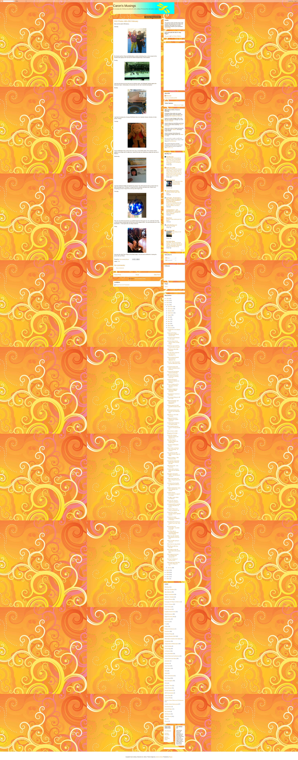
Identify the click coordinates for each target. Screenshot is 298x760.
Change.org (167, 36)
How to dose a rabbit (172, 431)
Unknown (168, 95)
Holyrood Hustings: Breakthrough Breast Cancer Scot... (173, 334)
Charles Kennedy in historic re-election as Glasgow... (173, 381)
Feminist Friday (168, 633)
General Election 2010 (170, 636)
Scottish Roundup (167, 734)
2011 (167, 304)
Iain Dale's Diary (170, 241)
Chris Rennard (168, 609)
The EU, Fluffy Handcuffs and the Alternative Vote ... (173, 363)
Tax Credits (167, 711)
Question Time (168, 685)
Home (137, 274)
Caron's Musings (124, 5)
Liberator (167, 663)
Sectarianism (168, 706)
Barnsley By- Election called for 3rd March (172, 501)
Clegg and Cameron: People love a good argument (172, 419)
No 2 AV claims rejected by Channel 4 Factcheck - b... (173, 354)
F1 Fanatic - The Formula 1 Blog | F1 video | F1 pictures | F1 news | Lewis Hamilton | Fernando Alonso (174, 199)
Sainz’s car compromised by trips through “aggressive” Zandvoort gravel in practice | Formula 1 (173, 204)
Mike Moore (167, 668)
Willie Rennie (168, 716)
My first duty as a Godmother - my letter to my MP (173, 528)
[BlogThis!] (134, 259)
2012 (167, 302)
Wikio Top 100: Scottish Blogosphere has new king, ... (173, 537)
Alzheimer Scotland (169, 597)
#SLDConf (167, 587)
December (170, 306)
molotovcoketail (159, 756)
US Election (167, 714)
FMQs (166, 626)
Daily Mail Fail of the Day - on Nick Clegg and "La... (173, 564)
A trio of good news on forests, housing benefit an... (173, 427)
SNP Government (169, 693)
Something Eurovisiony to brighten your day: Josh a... (173, 523)
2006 (167, 578)
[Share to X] (136, 259)
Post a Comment (120, 268)
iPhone (166, 721)
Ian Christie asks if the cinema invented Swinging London (177, 183)
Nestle (166, 673)
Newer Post (117, 274)
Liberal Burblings (172, 141)
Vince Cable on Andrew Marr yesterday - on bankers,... (173, 449)
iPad (166, 718)
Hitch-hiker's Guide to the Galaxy (173, 638)
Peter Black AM (170, 230)
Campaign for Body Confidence (172, 601)
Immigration (167, 641)
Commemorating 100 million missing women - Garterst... (173, 368)
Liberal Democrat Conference (172, 656)
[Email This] (133, 259)
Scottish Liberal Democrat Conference (174, 700)
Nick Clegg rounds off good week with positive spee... (173, 551)
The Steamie (168, 730)
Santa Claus (168, 695)
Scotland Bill (168, 697)
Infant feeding (168, 646)
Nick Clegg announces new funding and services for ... (172, 555)
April (169, 323)
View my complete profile (171, 97)
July (169, 317)
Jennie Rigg (167, 27)
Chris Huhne (168, 606)
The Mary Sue (170, 156)
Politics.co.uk (170, 147)
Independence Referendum (171, 643)
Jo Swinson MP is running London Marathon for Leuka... (173, 505)
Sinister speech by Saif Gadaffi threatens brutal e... (173, 407)
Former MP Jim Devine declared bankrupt (173, 372)
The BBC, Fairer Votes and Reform (172, 498)
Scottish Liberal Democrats (171, 704)
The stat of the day (170, 226)
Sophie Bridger (168, 709)
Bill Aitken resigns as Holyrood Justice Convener (172, 390)
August (169, 315)
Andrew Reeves (168, 599)
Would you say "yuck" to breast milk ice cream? (173, 346)
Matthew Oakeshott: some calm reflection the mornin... (173, 489)
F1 (165, 624)
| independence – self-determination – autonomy (173, 210)
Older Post (157, 274)
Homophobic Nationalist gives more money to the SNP (173, 462)
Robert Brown (168, 688)
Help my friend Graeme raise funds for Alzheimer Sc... (173, 359)
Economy (167, 621)
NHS (166, 670)
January (170, 567)
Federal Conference (170, 629)
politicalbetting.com (171, 225)
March (169, 325)
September (170, 312)
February (170, 327)
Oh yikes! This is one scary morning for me (173, 509)
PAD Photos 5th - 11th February (172, 466)
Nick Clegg (167, 678)
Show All (182, 250)
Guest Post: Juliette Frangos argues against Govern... (173, 514)
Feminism (167, 631)
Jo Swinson (167, 651)
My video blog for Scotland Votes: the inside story (172, 441)
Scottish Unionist (169, 120)
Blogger (170, 756)
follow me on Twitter (179, 105)
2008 (167, 574)
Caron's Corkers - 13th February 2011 (173, 458)
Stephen (174, 129)
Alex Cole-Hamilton (169, 589)
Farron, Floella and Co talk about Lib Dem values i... (172, 386)
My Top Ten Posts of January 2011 (172, 559)
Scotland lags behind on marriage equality (173, 423)
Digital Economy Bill (169, 616)
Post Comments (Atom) (140, 278)
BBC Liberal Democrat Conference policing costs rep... (172, 376)
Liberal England (170, 180)
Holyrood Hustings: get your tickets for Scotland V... (173, 402)
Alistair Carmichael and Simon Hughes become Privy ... (173, 480)
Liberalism (167, 660)
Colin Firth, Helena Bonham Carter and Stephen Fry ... (172, 436)
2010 (167, 570)
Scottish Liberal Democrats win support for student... (173, 494)
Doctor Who (167, 619)
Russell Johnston (169, 690)
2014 (167, 298)
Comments (169, 260)
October (170, 310)
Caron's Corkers (169, 604)
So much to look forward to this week (173, 338)
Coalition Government (170, 611)
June (169, 319)
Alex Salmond (168, 592)
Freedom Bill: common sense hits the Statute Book (173, 470)
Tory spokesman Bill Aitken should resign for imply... (173, 454)
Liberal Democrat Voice (172, 190)
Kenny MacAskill (169, 653)
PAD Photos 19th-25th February (172, 350)
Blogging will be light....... (173, 433)
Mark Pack (169, 218)
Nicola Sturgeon (169, 680)
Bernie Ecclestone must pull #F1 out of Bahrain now (173, 411)
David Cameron (168, 614)
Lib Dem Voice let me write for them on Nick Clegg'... (173, 342)
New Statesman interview (175, 115)
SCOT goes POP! (170, 167)
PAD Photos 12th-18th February (172, 415)
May (169, 321)
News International (169, 675)
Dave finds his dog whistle (173, 544)
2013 (167, 300)
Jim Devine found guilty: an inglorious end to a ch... (173, 484)
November (170, 308)
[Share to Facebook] (137, 259)
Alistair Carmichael (169, 594)
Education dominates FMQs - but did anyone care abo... (173, 475)
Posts (168, 258)
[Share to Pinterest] (139, 259)
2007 (167, 576)
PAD (119, 261)
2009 (167, 572)
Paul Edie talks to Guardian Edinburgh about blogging (172, 532)
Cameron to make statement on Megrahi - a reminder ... (173, 518)
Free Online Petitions (176, 36)
